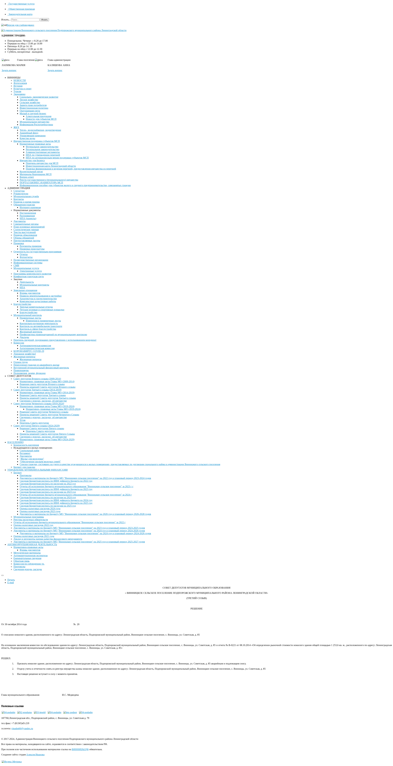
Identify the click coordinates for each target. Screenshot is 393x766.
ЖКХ (16, 127)
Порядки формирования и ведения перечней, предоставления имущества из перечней (71, 168)
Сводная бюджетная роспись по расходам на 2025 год (48, 505)
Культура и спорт (22, 88)
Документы (20, 221)
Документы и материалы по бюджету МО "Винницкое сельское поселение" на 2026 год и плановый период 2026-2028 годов (85, 514)
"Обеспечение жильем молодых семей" (40, 461)
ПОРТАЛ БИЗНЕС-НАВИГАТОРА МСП (41, 182)
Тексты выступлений (25, 232)
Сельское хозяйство (30, 102)
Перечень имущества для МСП (42, 163)
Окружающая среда (30, 110)
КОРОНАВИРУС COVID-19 (29, 351)
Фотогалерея (20, 83)
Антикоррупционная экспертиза (31, 555)
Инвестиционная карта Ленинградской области (51, 166)
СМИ (16, 265)
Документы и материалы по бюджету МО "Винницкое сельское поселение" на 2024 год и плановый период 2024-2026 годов (79, 530)
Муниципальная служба (26, 196)
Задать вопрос (9, 70)
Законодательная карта (20, 14)
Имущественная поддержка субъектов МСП (37, 141)
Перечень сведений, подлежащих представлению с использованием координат (55, 340)
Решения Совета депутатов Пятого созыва (42, 428)
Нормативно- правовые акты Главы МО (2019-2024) (47, 406)
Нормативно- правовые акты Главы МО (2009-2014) (47, 381)
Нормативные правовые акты (35, 144)
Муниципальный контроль (28, 315)
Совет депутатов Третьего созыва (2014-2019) (37, 389)
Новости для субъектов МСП (41, 119)
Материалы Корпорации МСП (36, 174)
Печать (11, 579)
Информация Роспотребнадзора (36, 124)
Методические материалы (27, 552)
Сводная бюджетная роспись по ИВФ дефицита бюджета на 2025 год (56, 503)
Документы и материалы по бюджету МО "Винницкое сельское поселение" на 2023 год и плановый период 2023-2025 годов (79, 528)
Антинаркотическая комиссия (35, 345)
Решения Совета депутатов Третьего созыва (43, 395)
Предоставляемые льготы (27, 240)
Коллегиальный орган (31, 171)
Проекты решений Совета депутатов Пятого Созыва (47, 434)
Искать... (5, 19)
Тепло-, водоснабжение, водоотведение (40, 130)
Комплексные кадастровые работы (38, 301)
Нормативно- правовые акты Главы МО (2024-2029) (47, 439)
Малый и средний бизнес (33, 113)
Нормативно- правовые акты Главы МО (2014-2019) (47, 392)
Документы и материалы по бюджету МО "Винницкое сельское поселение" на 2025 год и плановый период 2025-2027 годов (79, 541)
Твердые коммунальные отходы (36, 307)
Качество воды (27, 138)
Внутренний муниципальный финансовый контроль (41, 367)
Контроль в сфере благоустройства (38, 329)
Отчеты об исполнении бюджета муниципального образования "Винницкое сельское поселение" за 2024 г (76, 494)
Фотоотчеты (26, 257)
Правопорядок (21, 370)
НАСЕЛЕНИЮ (15, 442)
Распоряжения (27, 215)
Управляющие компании (33, 135)
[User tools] (2, 575)
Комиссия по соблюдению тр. (29, 563)
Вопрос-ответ (27, 177)
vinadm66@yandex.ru (22, 728)
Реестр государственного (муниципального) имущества (49, 179)
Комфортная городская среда (29, 276)
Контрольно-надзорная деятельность (39, 323)
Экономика (19, 94)
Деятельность (27, 282)
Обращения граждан (24, 204)
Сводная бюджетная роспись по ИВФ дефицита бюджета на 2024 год (56, 500)
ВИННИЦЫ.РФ (80, 749)
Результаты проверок (31, 246)
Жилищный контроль (31, 331)
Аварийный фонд (29, 133)
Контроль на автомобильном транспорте (41, 326)
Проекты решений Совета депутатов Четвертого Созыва (49, 414)
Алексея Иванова (35, 754)
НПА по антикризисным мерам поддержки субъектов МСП (57, 157)
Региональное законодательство (42, 149)
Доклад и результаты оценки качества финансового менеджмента (48, 539)
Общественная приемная (21, 9)
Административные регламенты (43, 152)
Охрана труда (21, 362)
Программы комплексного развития (32, 273)
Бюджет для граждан (24, 467)
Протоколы (25, 475)
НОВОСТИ (20, 80)
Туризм (17, 91)
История (18, 86)
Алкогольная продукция (38, 116)
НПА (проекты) (28, 218)
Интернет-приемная (30, 207)
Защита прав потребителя (33, 105)
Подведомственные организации (31, 260)
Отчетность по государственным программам (37, 251)
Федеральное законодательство (42, 146)
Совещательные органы (26, 224)
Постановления (28, 213)
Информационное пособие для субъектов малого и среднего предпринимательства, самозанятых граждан (75, 185)
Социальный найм (29, 450)
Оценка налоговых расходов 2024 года (40, 508)
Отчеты (24, 254)
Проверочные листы (30, 318)
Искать (44, 20)
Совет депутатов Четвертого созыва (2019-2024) (39, 403)
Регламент (25, 453)
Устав (22, 420)
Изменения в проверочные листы (43, 320)
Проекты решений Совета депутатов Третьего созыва (48, 398)
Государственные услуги (21, 3)
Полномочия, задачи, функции (30, 373)
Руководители (21, 193)
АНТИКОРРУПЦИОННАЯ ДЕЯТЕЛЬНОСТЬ (32, 544)
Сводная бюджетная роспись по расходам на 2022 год (48, 483)
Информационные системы (28, 262)
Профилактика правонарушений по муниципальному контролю (53, 334)
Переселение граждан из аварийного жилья (36, 365)
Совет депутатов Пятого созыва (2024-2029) (37, 425)
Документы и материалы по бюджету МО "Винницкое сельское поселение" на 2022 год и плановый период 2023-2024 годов (85, 478)
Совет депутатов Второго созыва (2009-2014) (37, 378)
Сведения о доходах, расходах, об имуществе (43, 400)
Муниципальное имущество (34, 121)
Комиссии (19, 342)
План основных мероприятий (29, 226)
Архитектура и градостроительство (38, 298)
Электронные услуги (31, 271)
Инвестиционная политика (34, 108)
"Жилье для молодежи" (32, 459)
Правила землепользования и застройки (41, 296)
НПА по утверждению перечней (43, 155)
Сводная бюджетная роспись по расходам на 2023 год (48, 492)
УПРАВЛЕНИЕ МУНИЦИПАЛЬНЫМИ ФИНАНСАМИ (37, 470)
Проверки (19, 243)
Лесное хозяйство (29, 99)
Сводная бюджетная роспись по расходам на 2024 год (48, 497)
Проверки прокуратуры (32, 249)
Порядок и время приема (27, 202)
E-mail (10, 582)
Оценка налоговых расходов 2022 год (33, 525)
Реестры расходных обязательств (31, 519)
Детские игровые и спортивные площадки (42, 309)
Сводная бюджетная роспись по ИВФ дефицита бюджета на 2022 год (56, 481)
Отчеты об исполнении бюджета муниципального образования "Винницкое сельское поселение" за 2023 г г (76, 486)
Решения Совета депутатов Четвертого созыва (44, 412)
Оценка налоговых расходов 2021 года (34, 536)
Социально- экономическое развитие (39, 97)
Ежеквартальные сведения (27, 558)
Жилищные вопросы (24, 356)
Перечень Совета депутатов (34, 423)
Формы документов (30, 293)
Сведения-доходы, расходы (28, 569)
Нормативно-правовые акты (28, 547)
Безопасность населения (26, 445)
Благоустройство (22, 304)
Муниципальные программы (29, 517)
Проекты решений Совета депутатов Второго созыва (47, 387)
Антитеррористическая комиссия (37, 348)
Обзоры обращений (24, 238)
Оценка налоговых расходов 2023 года (40, 511)
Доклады (24, 337)
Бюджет (18, 472)
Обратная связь (21, 561)
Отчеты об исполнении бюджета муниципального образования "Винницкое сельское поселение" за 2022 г (70, 522)
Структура (19, 191)
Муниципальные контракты (34, 284)
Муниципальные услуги (26, 268)
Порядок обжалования (25, 235)
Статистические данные (26, 229)
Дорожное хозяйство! (25, 354)
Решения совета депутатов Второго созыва (42, 384)
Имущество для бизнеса (32, 160)
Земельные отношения (25, 290)
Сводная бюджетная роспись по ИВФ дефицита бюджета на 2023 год (56, 489)
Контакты (19, 199)
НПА (22, 287)
